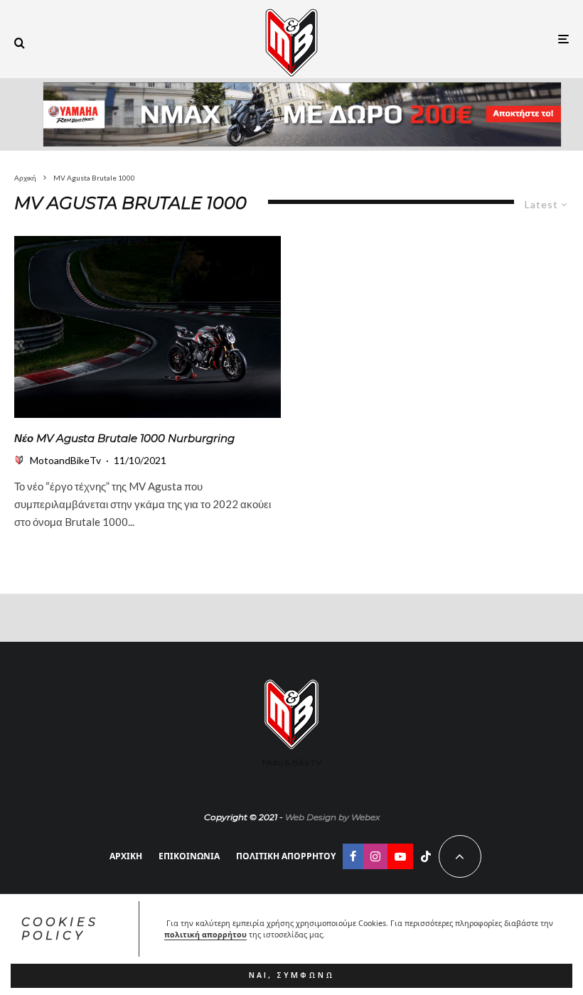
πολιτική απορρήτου (205, 935)
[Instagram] (375, 856)
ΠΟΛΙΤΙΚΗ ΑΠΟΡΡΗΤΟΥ (286, 856)
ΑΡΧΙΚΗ (125, 856)
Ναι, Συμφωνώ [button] (292, 975)
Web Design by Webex (332, 817)
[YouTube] (400, 856)
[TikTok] (426, 856)
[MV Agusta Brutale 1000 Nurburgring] (147, 327)
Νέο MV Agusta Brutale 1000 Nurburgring (124, 438)
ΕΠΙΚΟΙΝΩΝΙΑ (189, 856)
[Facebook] (353, 856)
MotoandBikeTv (65, 460)
